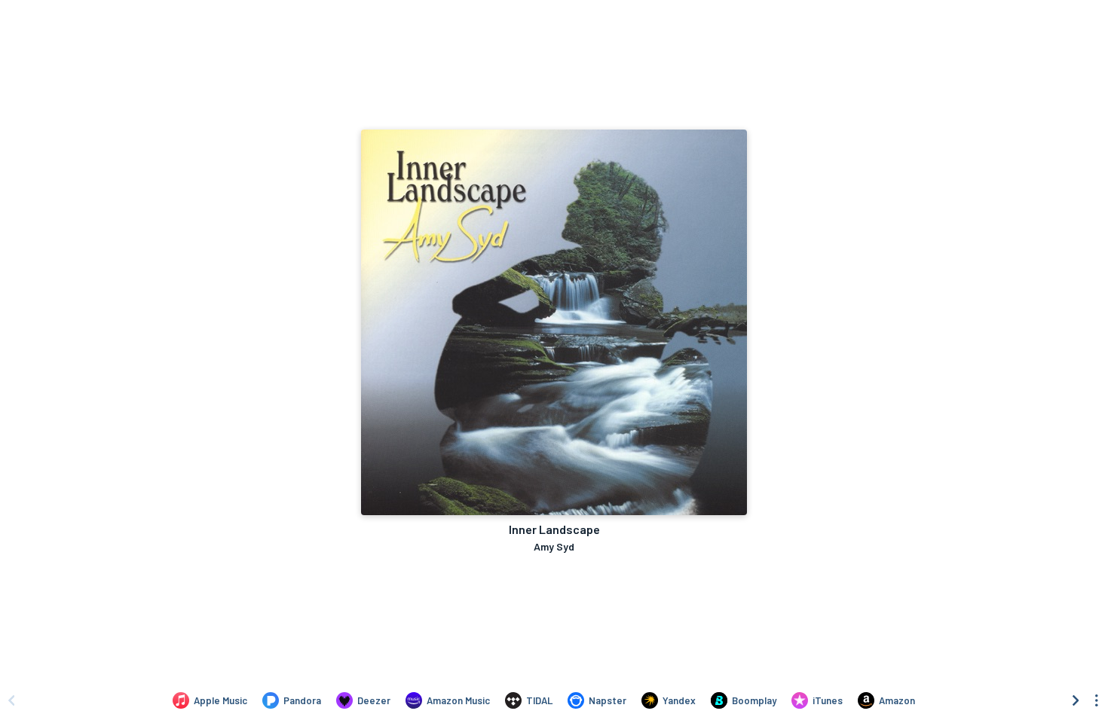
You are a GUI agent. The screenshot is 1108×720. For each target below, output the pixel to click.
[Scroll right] (1075, 700)
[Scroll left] (11, 700)
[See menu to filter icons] (1096, 700)
